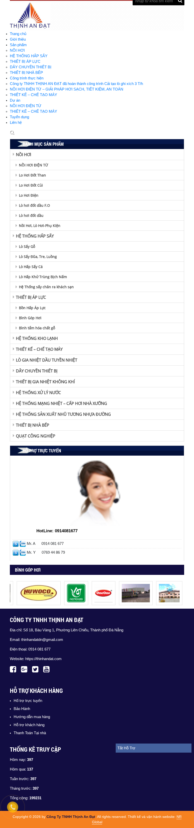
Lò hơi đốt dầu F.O (34, 205)
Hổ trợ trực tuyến (28, 701)
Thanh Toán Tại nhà (30, 733)
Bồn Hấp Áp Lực (32, 307)
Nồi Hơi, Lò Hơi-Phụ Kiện (39, 225)
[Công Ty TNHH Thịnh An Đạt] (34, 584)
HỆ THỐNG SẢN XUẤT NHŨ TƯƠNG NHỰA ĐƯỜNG (63, 414)
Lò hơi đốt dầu (31, 215)
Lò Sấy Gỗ (27, 246)
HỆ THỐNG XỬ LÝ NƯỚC (38, 392)
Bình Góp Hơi (30, 317)
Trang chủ (18, 34)
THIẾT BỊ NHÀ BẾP (26, 73)
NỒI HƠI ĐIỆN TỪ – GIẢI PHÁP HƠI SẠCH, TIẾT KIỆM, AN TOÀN (66, 89)
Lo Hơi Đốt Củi (31, 185)
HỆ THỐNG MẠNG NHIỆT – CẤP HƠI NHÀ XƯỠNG (61, 403)
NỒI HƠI (17, 50)
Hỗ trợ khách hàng (29, 725)
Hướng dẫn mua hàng (32, 717)
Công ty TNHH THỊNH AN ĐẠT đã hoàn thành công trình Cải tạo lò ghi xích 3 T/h (76, 84)
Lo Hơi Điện (28, 195)
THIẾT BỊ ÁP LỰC (25, 62)
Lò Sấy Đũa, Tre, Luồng (38, 256)
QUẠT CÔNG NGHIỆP (35, 436)
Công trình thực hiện (26, 78)
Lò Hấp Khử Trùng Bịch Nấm (43, 276)
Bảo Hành (22, 709)
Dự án (15, 100)
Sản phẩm (18, 45)
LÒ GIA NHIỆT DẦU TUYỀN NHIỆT (46, 360)
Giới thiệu (18, 39)
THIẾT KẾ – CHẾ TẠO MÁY (33, 95)
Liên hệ (16, 123)
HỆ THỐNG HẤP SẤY (28, 56)
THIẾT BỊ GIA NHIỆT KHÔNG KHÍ (45, 382)
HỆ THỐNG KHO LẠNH (37, 338)
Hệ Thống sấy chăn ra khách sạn (46, 286)
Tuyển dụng (19, 117)
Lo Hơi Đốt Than (32, 175)
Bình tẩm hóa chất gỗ (37, 328)
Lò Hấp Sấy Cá (31, 266)
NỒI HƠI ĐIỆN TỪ (25, 106)
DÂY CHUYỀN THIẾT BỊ (30, 67)
